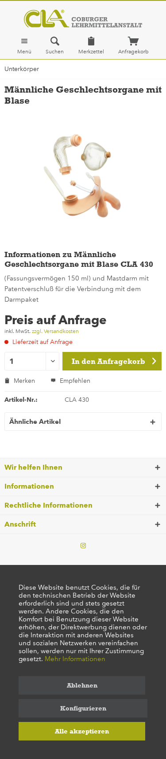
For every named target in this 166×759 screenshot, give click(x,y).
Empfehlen (74, 381)
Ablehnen (82, 685)
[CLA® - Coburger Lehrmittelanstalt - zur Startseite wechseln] (83, 18)
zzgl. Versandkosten (55, 331)
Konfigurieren (83, 708)
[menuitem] (24, 45)
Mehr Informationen (75, 659)
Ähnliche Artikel (35, 422)
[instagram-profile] (83, 546)
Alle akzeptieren (82, 731)
